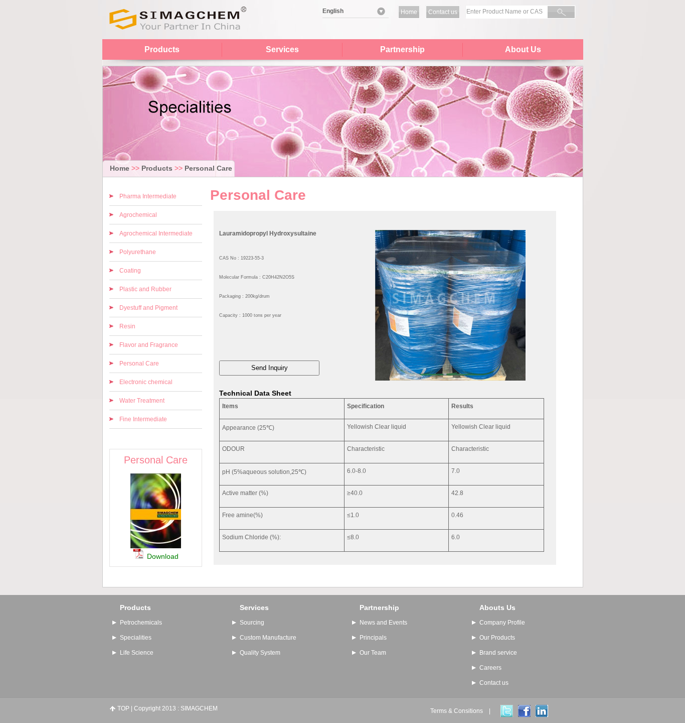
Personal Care (208, 168)
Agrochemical (138, 214)
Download (163, 556)
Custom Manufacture (268, 637)
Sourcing (252, 622)
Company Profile (502, 622)
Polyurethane (137, 252)
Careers (490, 667)
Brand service (498, 652)
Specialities (135, 637)
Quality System (260, 652)
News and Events (383, 622)
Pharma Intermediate (148, 196)
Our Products (497, 637)
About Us (523, 49)
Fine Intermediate (143, 419)
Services (282, 49)
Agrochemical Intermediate (156, 233)
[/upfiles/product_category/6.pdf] (155, 544)
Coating (130, 270)
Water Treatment (141, 400)
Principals (373, 637)
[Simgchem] (177, 37)
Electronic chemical (146, 382)
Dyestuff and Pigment (148, 307)
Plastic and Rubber (145, 289)
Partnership (402, 49)
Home (409, 12)
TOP (123, 708)
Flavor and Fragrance (148, 344)
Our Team (373, 652)
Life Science (136, 652)
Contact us (442, 12)
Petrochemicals (141, 622)
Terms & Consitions (456, 710)
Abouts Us (497, 608)
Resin (127, 326)
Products (162, 49)
